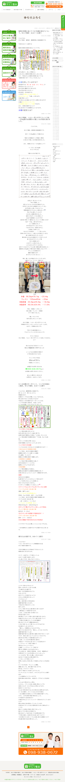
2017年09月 (56, 130)
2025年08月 (56, 73)
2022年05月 (56, 99)
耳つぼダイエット (29, 9)
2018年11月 (56, 112)
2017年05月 (56, 136)
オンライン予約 (28, 776)
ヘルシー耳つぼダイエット (40, 772)
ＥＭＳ (54, 152)
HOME (8, 772)
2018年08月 (56, 117)
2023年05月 (56, 90)
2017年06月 (56, 135)
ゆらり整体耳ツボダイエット (34, 348)
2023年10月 (56, 82)
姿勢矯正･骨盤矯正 (17, 774)
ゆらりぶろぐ (49, 774)
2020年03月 (56, 106)
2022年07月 (56, 96)
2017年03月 (56, 139)
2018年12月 (56, 111)
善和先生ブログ (56, 146)
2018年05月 (56, 120)
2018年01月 (56, 126)
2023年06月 (56, 88)
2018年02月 (56, 124)
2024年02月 (56, 79)
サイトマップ (37, 776)
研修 (55, 155)
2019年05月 (56, 109)
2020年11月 (56, 105)
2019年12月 (56, 108)
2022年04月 (56, 100)
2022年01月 (56, 103)
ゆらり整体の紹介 (16, 772)
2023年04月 (56, 91)
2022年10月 (56, 93)
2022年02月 (56, 102)
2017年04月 (56, 138)
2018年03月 (56, 123)
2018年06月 (56, 118)
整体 (54, 149)
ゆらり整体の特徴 (27, 772)
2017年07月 (56, 133)
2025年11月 (56, 70)
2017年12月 (56, 127)
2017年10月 (56, 129)
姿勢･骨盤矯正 (40, 9)
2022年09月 (56, 94)
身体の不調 (26, 774)
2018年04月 (56, 121)
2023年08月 (56, 85)
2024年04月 (56, 76)
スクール (51, 9)
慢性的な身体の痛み (53, 772)
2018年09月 (56, 115)
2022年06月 (56, 97)
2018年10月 (56, 114)
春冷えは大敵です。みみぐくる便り (31, 536)
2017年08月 (56, 132)
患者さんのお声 (41, 774)
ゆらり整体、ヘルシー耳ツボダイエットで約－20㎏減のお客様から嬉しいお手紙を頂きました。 (34, 119)
